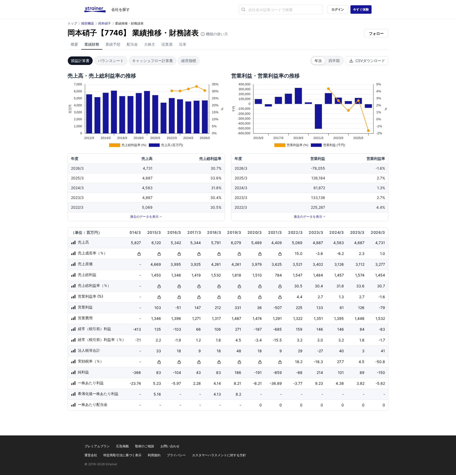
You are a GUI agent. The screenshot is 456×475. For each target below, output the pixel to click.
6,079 (236, 242)
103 (157, 307)
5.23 (157, 383)
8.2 (238, 394)
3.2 (299, 340)
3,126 (339, 264)
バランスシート (111, 60)
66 (198, 329)
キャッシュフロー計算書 (152, 60)
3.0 (320, 340)
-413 (137, 329)
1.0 (382, 253)
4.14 (217, 383)
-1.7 (382, 340)
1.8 (218, 340)
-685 (277, 329)
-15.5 (277, 340)
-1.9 (177, 340)
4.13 (217, 394)
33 (158, 351)
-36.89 (276, 383)
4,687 (359, 242)
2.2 (158, 340)
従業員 (167, 44)
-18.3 (318, 361)
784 (278, 275)
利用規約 (154, 455)
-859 (277, 372)
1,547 (297, 275)
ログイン (337, 9)
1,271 (196, 318)
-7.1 (138, 340)
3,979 (256, 264)
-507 (277, 307)
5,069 (297, 242)
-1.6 (381, 296)
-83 (382, 329)
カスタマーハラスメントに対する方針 (219, 455)
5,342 (176, 242)
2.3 (361, 253)
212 (218, 307)
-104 (177, 372)
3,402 (318, 264)
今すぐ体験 (361, 9)
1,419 (196, 275)
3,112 (359, 264)
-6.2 (340, 253)
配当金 (132, 44)
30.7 (381, 286)
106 (217, 329)
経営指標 (188, 60)
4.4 (299, 296)
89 (362, 372)
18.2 (298, 361)
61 (342, 307)
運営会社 (90, 455)
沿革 (182, 44)
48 (238, 351)
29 (300, 351)
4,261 (216, 264)
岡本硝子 (104, 23)
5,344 (195, 242)
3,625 (277, 264)
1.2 (198, 340)
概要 (74, 44)
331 (238, 307)
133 (319, 307)
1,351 (318, 318)
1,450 (156, 275)
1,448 (359, 318)
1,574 (359, 275)
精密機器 (87, 23)
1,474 (257, 318)
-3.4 (258, 340)
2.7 (320, 296)
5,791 (216, 242)
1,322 (297, 318)
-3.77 (297, 383)
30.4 (319, 286)
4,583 (338, 242)
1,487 (236, 318)
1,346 (176, 275)
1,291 (277, 318)
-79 (382, 307)
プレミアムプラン (97, 446)
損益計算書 (80, 60)
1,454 (380, 275)
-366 (136, 372)
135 (157, 329)
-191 (258, 372)
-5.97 (176, 383)
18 (179, 351)
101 (341, 372)
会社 (120, 9)
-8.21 (257, 383)
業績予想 (113, 44)
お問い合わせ (169, 446)
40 (341, 351)
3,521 (297, 264)
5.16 (157, 394)
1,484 (318, 275)
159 (299, 329)
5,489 (256, 242)
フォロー (376, 33)
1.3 (341, 296)
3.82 (360, 383)
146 (319, 329)
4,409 (276, 242)
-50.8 (380, 361)
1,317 (216, 318)
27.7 (340, 361)
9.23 (319, 383)
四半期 (334, 60)
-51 (178, 307)
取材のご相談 (144, 446)
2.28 (197, 383)
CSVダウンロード (370, 60)
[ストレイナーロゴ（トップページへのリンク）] (97, 9)
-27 (320, 351)
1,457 (339, 275)
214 (320, 372)
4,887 (318, 242)
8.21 (237, 383)
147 (197, 307)
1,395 (339, 318)
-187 (258, 329)
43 (198, 372)
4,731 (380, 242)
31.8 (340, 286)
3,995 (175, 264)
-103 (177, 329)
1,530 (216, 275)
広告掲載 (122, 446)
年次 (318, 60)
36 (259, 307)
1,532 (380, 318)
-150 (381, 372)
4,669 (155, 264)
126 (361, 307)
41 (383, 351)
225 (299, 307)
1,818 (236, 275)
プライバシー (176, 455)
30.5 (298, 286)
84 (362, 329)
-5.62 (380, 383)
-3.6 (319, 253)
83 (158, 372)
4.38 (340, 383)
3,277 (380, 264)
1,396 (176, 318)
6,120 (156, 242)
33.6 (360, 286)
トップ (72, 23)
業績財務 (91, 44)
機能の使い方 (216, 34)
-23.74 (135, 383)
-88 (299, 372)
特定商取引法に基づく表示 (122, 455)
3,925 (196, 264)
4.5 (238, 340)
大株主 (149, 44)
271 (238, 329)
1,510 (257, 275)
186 (238, 372)
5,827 (136, 242)
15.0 (298, 253)
